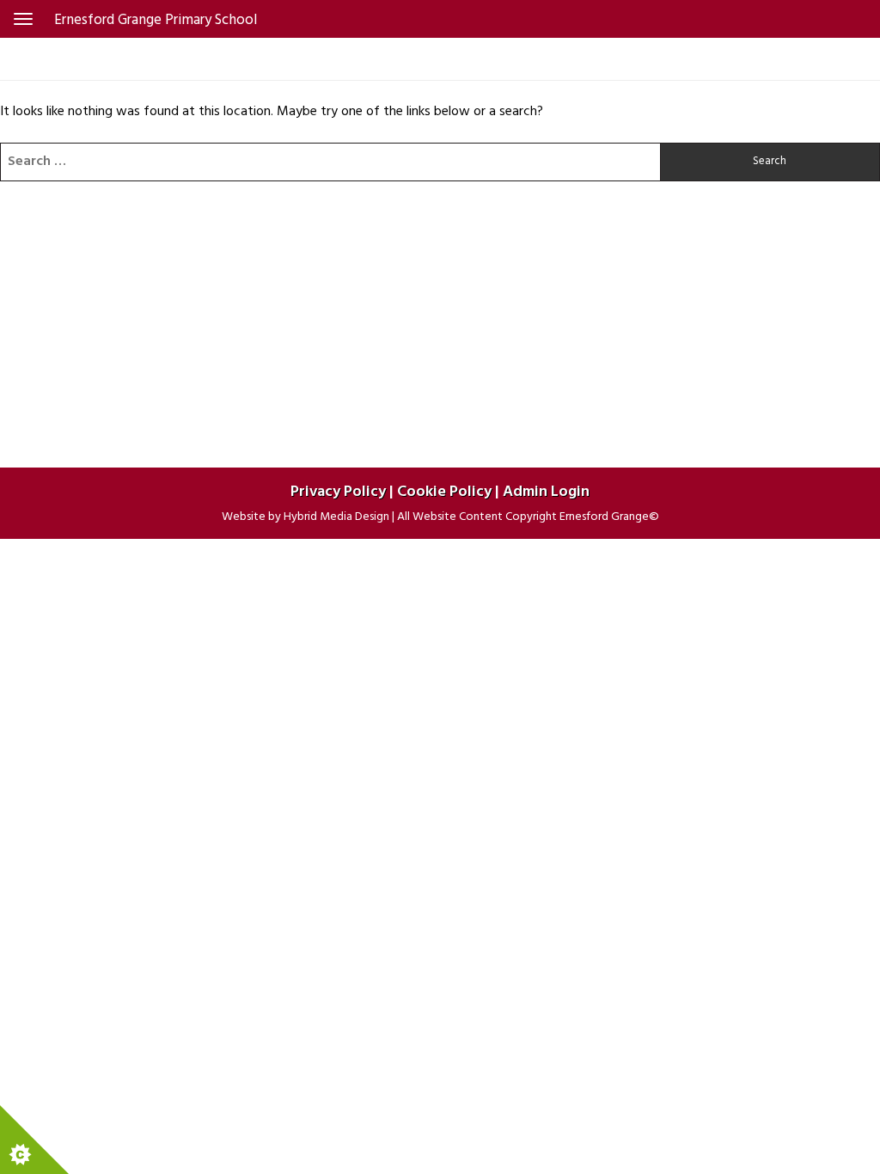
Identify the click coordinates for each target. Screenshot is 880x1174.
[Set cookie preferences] (34, 1139)
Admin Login (546, 492)
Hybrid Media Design (336, 517)
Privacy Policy (338, 492)
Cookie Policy (444, 492)
